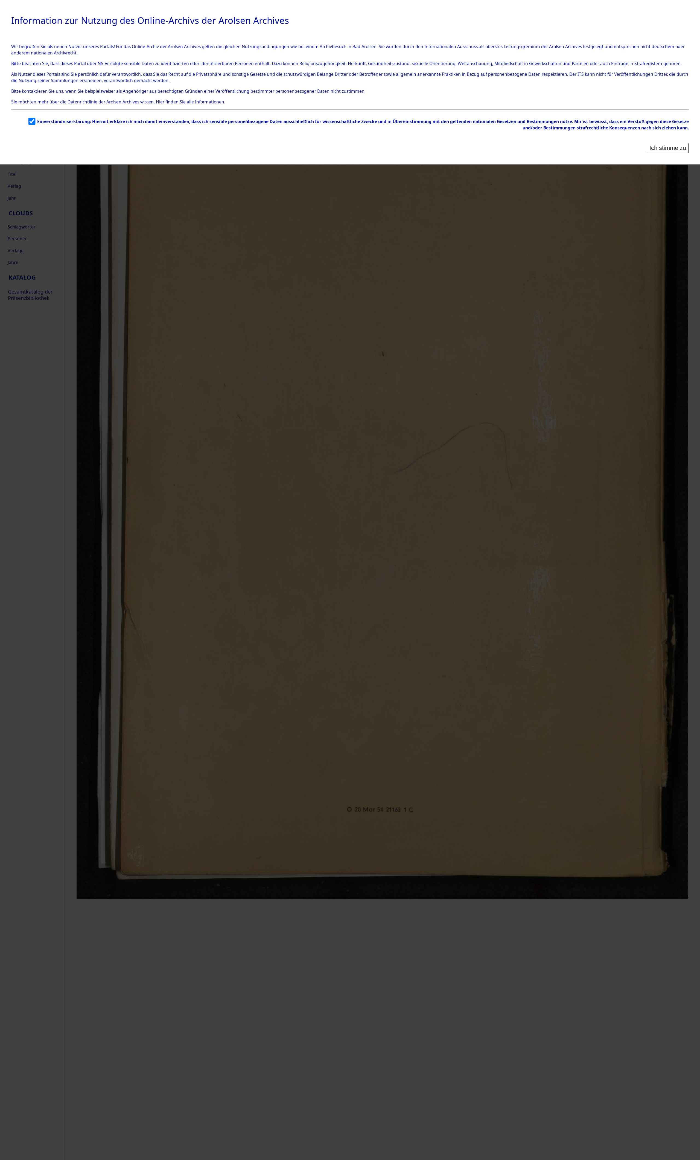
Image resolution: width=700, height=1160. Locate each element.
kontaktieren (35, 91)
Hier (160, 102)
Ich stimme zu (667, 147)
